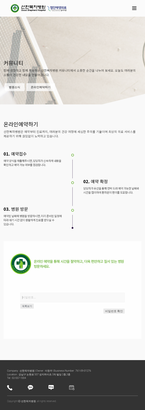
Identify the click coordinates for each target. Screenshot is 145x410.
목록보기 (27, 306)
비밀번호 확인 (114, 311)
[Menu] (134, 8)
